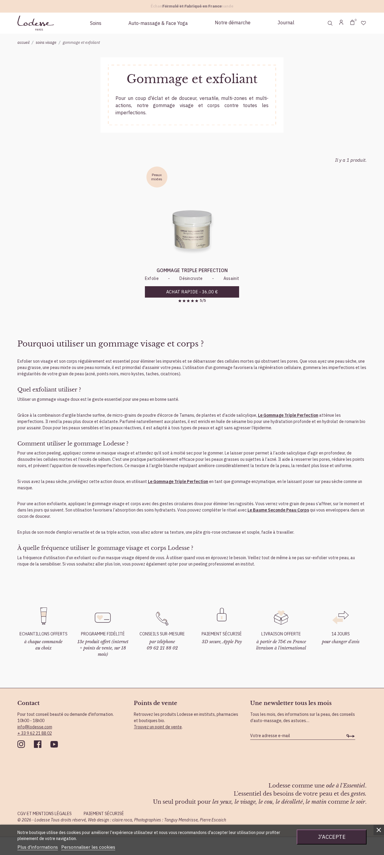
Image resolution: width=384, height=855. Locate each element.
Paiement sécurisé (104, 813)
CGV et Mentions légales (44, 813)
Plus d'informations (37, 847)
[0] (352, 23)
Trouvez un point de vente (158, 727)
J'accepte (332, 836)
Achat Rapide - (192, 292)
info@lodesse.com (34, 727)
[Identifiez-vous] (341, 23)
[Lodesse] (35, 23)
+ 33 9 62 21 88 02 (34, 733)
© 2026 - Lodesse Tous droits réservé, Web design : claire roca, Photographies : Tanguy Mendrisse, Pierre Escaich (121, 820)
